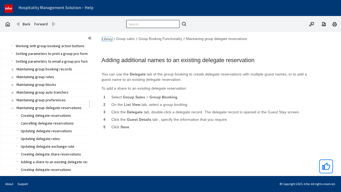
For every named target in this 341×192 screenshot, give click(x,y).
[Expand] (12, 69)
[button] (44, 69)
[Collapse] (12, 108)
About (9, 184)
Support (23, 184)
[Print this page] (334, 24)
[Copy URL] (311, 24)
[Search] (183, 24)
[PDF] (324, 24)
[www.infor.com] (9, 7)
